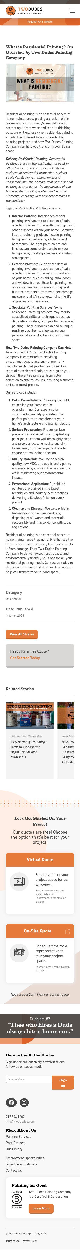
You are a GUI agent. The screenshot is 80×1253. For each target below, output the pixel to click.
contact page (59, 994)
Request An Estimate (40, 22)
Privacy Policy (29, 1241)
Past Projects (15, 1142)
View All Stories (22, 634)
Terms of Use (12, 1241)
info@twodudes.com (20, 1121)
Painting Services (18, 1136)
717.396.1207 (15, 1117)
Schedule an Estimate (21, 1164)
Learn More (41, 1208)
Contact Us (14, 1170)
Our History (14, 1149)
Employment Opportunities (25, 1158)
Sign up (63, 1082)
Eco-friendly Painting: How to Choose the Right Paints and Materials (28, 749)
